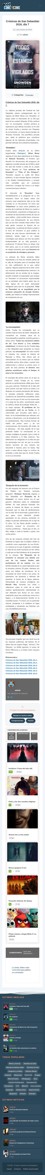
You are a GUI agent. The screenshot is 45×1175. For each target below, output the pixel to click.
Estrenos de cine (33, 1067)
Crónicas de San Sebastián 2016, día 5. (21, 671)
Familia (30, 721)
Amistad (8, 1075)
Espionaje (9, 1090)
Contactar (17, 1169)
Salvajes (21, 153)
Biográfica (13, 1094)
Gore (35, 1079)
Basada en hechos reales (22, 715)
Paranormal (28, 1075)
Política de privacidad (30, 1169)
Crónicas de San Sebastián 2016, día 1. (21, 660)
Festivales (29, 95)
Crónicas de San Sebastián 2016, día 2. (21, 663)
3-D (17, 1086)
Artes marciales (36, 1086)
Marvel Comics (13, 1079)
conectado (16, 970)
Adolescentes (21, 1090)
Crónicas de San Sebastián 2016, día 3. (21, 665)
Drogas (37, 1075)
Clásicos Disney (31, 1071)
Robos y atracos (14, 1063)
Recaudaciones (31, 1082)
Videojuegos (26, 1079)
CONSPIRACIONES (23, 733)
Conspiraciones (17, 721)
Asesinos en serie (30, 1063)
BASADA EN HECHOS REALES (11, 736)
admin (25, 35)
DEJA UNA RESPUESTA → (28, 953)
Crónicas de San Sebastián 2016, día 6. (21, 673)
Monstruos (18, 1075)
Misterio (25, 1086)
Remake (23, 1094)
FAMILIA (34, 733)
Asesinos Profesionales (16, 1082)
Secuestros (9, 1086)
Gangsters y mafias (15, 1071)
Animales (32, 1094)
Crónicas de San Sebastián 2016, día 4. (21, 668)
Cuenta (9, 1169)
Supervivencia (34, 1090)
